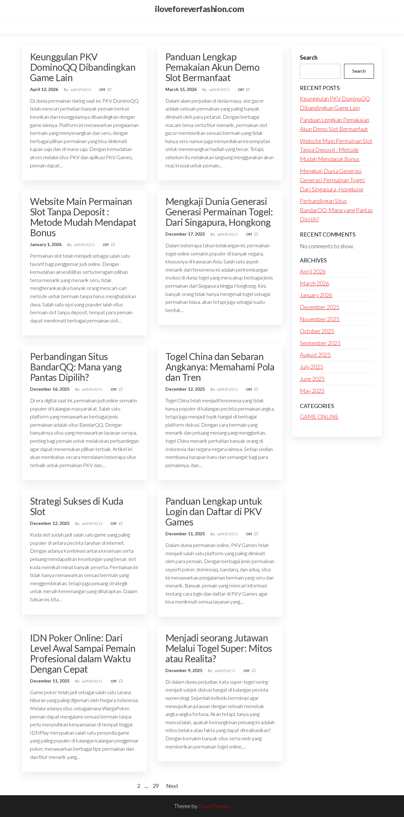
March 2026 (314, 283)
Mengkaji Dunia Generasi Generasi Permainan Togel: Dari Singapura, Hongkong (219, 211)
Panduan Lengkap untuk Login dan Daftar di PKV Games (213, 511)
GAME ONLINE (319, 416)
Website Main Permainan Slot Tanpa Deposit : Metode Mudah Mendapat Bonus (83, 216)
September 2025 (320, 342)
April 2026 (313, 271)
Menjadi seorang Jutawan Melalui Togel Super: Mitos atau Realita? (218, 648)
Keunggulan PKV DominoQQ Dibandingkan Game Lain (82, 67)
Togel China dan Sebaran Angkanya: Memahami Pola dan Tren (219, 367)
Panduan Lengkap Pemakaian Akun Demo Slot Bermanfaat (212, 67)
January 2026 (316, 294)
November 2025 (320, 318)
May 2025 (312, 390)
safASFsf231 (81, 89)
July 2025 (311, 366)
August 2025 (315, 354)
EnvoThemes (214, 805)
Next (172, 785)
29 (155, 785)
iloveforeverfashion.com (199, 9)
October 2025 (317, 330)
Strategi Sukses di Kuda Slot (76, 506)
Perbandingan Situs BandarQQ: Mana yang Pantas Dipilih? (76, 367)
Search (309, 57)
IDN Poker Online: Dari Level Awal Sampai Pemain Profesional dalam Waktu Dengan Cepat (83, 653)
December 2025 (319, 306)
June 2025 (312, 378)
